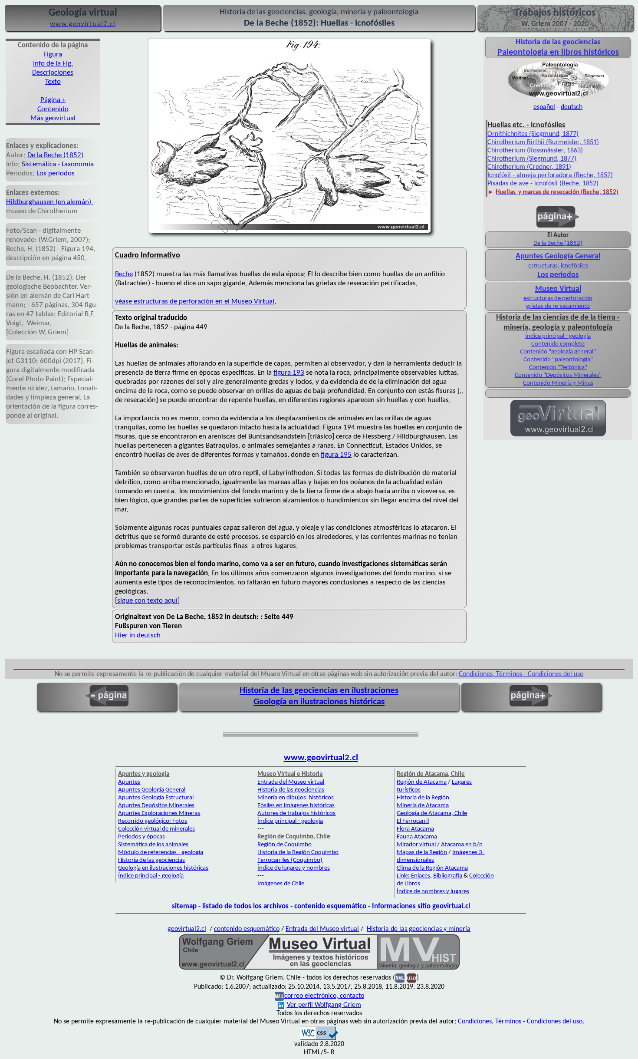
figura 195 (336, 455)
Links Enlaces (413, 876)
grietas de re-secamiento (558, 306)
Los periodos (55, 173)
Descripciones (52, 72)
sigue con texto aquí (147, 600)
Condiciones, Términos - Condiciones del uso (521, 674)
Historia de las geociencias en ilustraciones (319, 690)
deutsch (571, 107)
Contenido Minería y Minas (558, 383)
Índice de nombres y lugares (433, 891)
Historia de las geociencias (151, 860)
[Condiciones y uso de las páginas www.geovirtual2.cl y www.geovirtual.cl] (412, 977)
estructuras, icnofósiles (558, 266)
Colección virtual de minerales (156, 829)
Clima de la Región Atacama (432, 868)
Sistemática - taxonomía (58, 164)
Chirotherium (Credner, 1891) (529, 167)
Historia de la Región (423, 798)
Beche (124, 274)
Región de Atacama (422, 782)
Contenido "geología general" (558, 352)
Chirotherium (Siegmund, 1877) (531, 158)
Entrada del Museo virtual (290, 782)
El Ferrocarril (413, 821)
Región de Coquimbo (284, 844)
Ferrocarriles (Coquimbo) (289, 860)
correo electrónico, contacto (324, 996)
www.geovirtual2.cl (321, 757)
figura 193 (288, 372)
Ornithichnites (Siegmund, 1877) (533, 134)
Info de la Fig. (53, 63)
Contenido (53, 109)
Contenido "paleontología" (558, 359)
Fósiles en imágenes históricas (296, 805)
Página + (53, 100)
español (544, 107)
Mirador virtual (416, 844)
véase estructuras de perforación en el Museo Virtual (194, 301)
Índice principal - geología (558, 336)
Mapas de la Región (422, 852)
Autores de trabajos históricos (296, 813)
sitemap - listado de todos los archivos (230, 906)
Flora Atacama (415, 829)
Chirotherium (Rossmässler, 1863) (535, 150)
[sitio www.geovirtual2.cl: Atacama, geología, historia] (558, 435)
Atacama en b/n (462, 844)
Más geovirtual (53, 118)
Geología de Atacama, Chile (432, 813)
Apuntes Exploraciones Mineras (159, 813)
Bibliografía (447, 876)
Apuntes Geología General (151, 790)
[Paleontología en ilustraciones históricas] (558, 98)
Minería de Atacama (423, 805)
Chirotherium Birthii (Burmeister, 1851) (543, 142)
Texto (53, 82)
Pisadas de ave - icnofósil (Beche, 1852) (543, 183)
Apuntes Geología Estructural (156, 798)
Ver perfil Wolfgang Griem (324, 1005)
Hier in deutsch (138, 635)
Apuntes (129, 782)
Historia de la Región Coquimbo (298, 852)
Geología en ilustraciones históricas (319, 701)
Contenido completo (558, 344)
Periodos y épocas (141, 837)
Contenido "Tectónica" (558, 367)
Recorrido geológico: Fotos (152, 821)
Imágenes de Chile (280, 884)
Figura (52, 54)
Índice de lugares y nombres (293, 868)
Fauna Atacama (417, 837)
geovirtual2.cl (187, 929)
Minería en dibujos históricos (295, 798)
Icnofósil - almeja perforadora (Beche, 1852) (550, 175)
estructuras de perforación (557, 298)
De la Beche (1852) (55, 155)
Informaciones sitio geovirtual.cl (421, 906)
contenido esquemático (330, 906)
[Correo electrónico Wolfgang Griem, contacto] (400, 977)
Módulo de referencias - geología (160, 852)
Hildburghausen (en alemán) (49, 202)
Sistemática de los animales (153, 844)
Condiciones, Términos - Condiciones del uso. (521, 1021)
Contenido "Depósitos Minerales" (558, 375)
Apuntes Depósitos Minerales (156, 805)
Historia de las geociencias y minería (418, 929)
